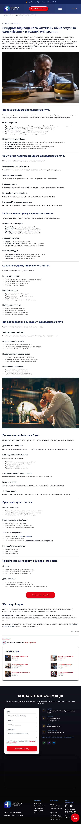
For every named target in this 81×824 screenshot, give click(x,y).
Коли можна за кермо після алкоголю (20, 657)
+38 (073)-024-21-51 (53, 721)
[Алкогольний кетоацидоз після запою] (8, 674)
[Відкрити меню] (60, 9)
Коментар (11, 729)
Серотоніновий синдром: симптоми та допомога (65, 665)
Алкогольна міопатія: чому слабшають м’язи (20, 665)
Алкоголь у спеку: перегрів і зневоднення (66, 657)
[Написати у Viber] (49, 743)
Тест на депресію (39, 808)
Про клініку (37, 803)
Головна (6, 15)
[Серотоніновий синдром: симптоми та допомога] (53, 666)
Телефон (10, 721)
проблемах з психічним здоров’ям (39, 541)
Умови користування (56, 808)
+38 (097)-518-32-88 (39, 9)
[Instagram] (66, 805)
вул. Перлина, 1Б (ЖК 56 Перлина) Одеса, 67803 (42, 2)
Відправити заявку (22, 748)
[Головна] (11, 9)
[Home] (17, 804)
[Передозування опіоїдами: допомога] (53, 674)
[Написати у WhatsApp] (44, 743)
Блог (10, 15)
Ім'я (8, 712)
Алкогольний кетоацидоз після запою (21, 673)
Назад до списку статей (11, 23)
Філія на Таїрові (38, 810)
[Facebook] (71, 805)
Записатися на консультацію (40, 595)
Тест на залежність (39, 806)
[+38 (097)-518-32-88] (75, 817)
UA (76, 9)
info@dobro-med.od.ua (54, 726)
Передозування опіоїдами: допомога (65, 673)
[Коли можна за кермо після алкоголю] (8, 658)
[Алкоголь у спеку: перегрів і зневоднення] (53, 658)
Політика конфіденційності (55, 805)
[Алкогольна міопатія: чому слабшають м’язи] (8, 666)
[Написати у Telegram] (54, 743)
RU (73, 9)
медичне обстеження (24, 536)
